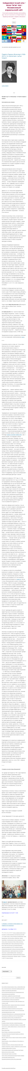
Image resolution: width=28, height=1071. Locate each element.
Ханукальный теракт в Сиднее (9, 1053)
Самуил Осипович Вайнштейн (14, 434)
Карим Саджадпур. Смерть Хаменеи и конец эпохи (14, 1046)
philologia (17, 938)
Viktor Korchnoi (19, 941)
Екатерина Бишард (17, 945)
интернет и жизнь (18, 947)
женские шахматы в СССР (8, 947)
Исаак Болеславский (6, 949)
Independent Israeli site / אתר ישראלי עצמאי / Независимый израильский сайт (14, 6)
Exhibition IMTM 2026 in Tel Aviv (9, 1048)
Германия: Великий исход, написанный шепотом (13, 1014)
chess (8, 936)
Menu (14, 22)
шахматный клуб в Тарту (19, 954)
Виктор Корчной (8, 945)
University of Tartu (11, 941)
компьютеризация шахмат (18, 949)
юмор (19, 956)
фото (5, 902)
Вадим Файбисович (6, 943)
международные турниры (17, 951)
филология (9, 954)
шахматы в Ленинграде (7, 956)
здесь (23, 337)
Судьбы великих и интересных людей (15, 934)
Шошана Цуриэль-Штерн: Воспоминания (11, 1059)
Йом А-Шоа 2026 (5, 1030)
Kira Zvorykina (11, 938)
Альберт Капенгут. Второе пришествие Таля (12, 1044)
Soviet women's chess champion (14, 940)
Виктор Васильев (16, 943)
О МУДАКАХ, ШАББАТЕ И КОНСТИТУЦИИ (11, 996)
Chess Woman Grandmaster (16, 936)
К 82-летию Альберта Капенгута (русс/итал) (12, 1008)
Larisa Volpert (5, 85)
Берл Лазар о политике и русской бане (11, 1032)
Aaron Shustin (9, 958)
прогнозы (4, 952)
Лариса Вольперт (6, 951)
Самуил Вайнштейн (11, 952)
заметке (19, 579)
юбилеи (15, 956)
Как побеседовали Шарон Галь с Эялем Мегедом (13, 987)
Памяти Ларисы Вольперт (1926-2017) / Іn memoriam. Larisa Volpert (14, 56)
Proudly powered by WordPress (8, 1068)
